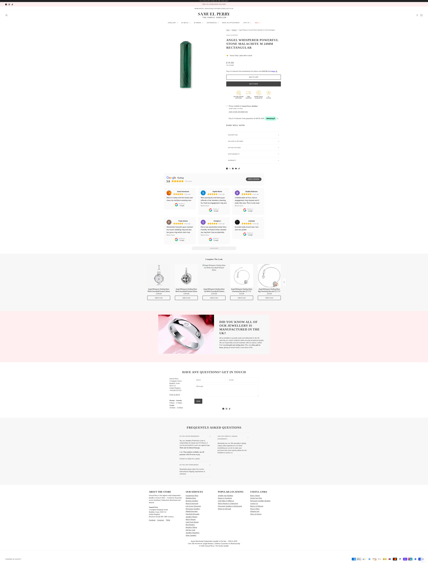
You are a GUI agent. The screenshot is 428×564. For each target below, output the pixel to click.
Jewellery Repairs (191, 517)
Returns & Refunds (256, 506)
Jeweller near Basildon (225, 496)
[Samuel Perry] (214, 15)
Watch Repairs (191, 519)
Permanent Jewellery (193, 509)
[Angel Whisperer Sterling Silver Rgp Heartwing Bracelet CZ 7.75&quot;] (269, 275)
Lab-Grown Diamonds (193, 506)
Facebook (152, 520)
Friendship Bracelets (192, 514)
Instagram (160, 520)
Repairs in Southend (225, 498)
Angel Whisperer (232, 35)
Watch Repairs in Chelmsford (228, 503)
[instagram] (9, 4)
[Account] (417, 15)
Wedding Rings (191, 498)
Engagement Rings (192, 496)
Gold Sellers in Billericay (226, 501)
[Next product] (284, 282)
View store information (238, 112)
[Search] (6, 15)
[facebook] (6, 4)
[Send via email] (236, 168)
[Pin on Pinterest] (233, 168)
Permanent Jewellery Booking (260, 501)
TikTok (168, 520)
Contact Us (254, 503)
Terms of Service (255, 514)
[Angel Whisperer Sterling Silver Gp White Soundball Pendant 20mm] (214, 275)
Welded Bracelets (192, 511)
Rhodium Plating (191, 527)
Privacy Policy (255, 509)
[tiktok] (12, 4)
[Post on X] (229, 168)
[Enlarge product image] (185, 63)
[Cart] (421, 15)
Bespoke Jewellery (192, 501)
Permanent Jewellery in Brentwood (230, 506)
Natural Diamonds (192, 503)
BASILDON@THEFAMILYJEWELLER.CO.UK (219, 8)
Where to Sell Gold (224, 509)
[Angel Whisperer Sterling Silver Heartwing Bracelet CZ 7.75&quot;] (241, 275)
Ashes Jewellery (191, 535)
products (234, 30)
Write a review (253, 179)
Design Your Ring (256, 498)
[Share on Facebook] (227, 168)
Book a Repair (255, 496)
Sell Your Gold (190, 530)
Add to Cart (159, 298)
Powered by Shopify (13, 559)
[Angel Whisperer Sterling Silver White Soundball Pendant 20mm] (158, 275)
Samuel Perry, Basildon (250, 106)
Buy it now (253, 84)
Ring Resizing (190, 525)
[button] (239, 168)
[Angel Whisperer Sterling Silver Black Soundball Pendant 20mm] (186, 275)
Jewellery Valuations (192, 533)
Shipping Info (254, 511)
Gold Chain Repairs (192, 522)
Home (228, 30)
